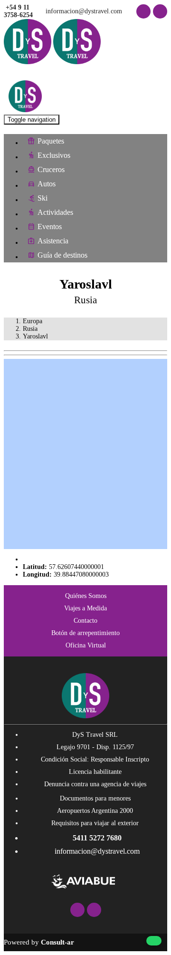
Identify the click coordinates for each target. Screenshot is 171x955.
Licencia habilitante (95, 771)
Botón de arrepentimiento (85, 633)
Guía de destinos (62, 255)
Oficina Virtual (86, 645)
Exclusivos (54, 155)
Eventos (50, 226)
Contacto (85, 620)
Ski (43, 198)
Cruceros (51, 169)
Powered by (39, 942)
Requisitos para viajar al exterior (95, 823)
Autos (47, 184)
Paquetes (51, 141)
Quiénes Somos (85, 595)
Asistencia (53, 241)
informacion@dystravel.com (83, 11)
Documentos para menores (95, 798)
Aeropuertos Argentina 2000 (95, 810)
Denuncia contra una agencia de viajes (95, 784)
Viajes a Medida (85, 608)
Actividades (55, 212)
